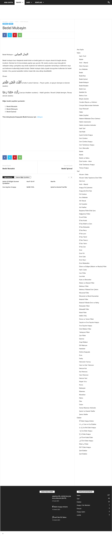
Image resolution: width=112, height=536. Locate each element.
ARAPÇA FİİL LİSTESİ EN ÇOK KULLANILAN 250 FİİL (61, 497)
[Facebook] (5, 35)
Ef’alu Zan (82, 247)
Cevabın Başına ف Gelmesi (88, 102)
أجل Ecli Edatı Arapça (86, 441)
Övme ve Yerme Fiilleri (86, 319)
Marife (53, 181)
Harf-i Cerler (83, 270)
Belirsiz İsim (83, 95)
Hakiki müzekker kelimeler (87, 125)
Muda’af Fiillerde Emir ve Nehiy (89, 302)
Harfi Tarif (82, 128)
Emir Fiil (81, 253)
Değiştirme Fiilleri (84, 214)
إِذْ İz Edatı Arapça (85, 434)
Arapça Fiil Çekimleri (85, 187)
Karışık (79, 508)
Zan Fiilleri (82, 335)
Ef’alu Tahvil (83, 237)
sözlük (79, 515)
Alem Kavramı (83, 66)
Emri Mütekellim (84, 263)
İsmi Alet (82, 276)
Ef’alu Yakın (83, 243)
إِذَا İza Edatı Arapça (85, 431)
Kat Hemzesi (83, 372)
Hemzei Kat (83, 368)
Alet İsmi (82, 181)
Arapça (11, 21)
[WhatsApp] (20, 35)
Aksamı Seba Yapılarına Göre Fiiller (90, 178)
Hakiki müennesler (85, 122)
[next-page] (71, 177)
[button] (108, 2)
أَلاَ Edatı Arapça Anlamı (86, 421)
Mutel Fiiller (83, 312)
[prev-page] (69, 177)
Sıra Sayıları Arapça (9, 187)
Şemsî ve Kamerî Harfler (59, 187)
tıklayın (40, 117)
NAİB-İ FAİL (30, 187)
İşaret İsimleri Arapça (86, 135)
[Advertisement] (56, 12)
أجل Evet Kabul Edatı (86, 437)
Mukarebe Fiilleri (84, 306)
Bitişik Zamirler (84, 99)
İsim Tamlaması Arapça (86, 145)
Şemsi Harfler (83, 414)
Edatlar (38, 2)
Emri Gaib (82, 256)
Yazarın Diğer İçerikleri (22, 177)
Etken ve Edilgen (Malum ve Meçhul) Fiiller (92, 266)
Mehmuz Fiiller (83, 286)
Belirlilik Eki (83, 92)
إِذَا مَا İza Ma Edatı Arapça (87, 427)
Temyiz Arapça (84, 168)
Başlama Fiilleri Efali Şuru (87, 210)
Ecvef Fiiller (83, 217)
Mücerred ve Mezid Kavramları (89, 296)
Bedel (81, 72)
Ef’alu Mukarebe (84, 227)
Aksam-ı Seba (83, 174)
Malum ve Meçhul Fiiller (86, 283)
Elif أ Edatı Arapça (85, 447)
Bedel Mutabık (9, 168)
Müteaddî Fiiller (84, 309)
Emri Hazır (82, 260)
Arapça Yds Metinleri (83, 505)
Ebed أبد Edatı (83, 444)
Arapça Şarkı (81, 512)
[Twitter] (10, 35)
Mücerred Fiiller (84, 293)
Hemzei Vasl (83, 378)
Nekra (81, 398)
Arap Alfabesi (83, 342)
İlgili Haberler (8, 177)
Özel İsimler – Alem (85, 161)
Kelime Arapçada (84, 352)
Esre (80, 355)
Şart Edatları (83, 450)
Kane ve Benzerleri (85, 279)
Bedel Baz (82, 76)
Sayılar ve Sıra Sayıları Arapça (89, 322)
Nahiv (18, 2)
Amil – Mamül (83, 63)
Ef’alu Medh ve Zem (85, 224)
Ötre (80, 401)
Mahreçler (82, 388)
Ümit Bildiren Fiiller (85, 329)
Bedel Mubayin (84, 82)
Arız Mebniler (83, 69)
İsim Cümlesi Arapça (85, 141)
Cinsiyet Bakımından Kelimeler (89, 105)
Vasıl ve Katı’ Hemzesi (86, 365)
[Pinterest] (15, 35)
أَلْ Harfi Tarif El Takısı (59, 517)
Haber (81, 112)
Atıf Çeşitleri (83, 204)
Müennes (82, 391)
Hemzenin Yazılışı (85, 362)
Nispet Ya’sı (83, 381)
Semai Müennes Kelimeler (87, 408)
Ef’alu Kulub (83, 220)
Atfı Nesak (82, 201)
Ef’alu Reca (83, 230)
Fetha (81, 358)
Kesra (81, 385)
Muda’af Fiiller (83, 299)
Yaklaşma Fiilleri (84, 332)
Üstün (81, 404)
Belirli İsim (82, 89)
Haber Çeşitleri (83, 115)
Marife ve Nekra (84, 158)
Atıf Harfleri (82, 207)
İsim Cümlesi (83, 138)
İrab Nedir (82, 132)
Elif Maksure (83, 345)
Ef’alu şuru (82, 233)
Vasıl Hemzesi (83, 375)
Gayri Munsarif (83, 109)
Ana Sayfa (8, 2)
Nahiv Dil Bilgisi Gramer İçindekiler (11, 182)
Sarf (28, 2)
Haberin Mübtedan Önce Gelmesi (89, 118)
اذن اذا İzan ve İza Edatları (87, 424)
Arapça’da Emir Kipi (85, 191)
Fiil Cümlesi (83, 194)
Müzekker (82, 395)
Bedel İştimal (66, 168)
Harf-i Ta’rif (30, 181)
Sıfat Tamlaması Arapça (86, 164)
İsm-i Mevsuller (84, 148)
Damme (81, 339)
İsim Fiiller (82, 273)
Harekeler (82, 349)
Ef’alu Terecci (83, 240)
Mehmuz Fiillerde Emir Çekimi (88, 289)
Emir (80, 250)
